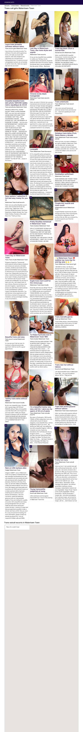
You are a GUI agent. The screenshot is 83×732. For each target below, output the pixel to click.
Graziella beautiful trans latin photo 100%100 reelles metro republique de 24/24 (16, 103)
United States (15, 5)
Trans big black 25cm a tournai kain (64, 49)
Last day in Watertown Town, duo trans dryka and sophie (41, 50)
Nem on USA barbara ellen (15, 468)
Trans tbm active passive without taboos (65, 408)
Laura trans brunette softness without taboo (14, 45)
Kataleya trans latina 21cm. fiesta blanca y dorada (66, 134)
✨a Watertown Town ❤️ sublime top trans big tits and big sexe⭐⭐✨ (65, 260)
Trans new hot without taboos (64, 366)
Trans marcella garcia (63, 317)
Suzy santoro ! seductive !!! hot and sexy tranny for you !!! (16, 198)
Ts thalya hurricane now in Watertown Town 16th (40, 336)
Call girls (6, 5)
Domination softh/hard (64, 174)
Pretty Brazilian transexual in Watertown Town (40, 223)
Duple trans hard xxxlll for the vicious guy (40, 282)
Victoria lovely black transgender (38, 95)
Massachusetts (25, 5)
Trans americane (61, 102)
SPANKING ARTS (9, 2)
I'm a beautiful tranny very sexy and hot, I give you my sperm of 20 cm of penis (41, 409)
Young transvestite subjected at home (37, 490)
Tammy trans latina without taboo (16, 400)
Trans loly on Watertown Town (15, 257)
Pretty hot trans (61, 460)
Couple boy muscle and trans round (64, 204)
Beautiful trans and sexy (15, 337)
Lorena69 (34, 149)
